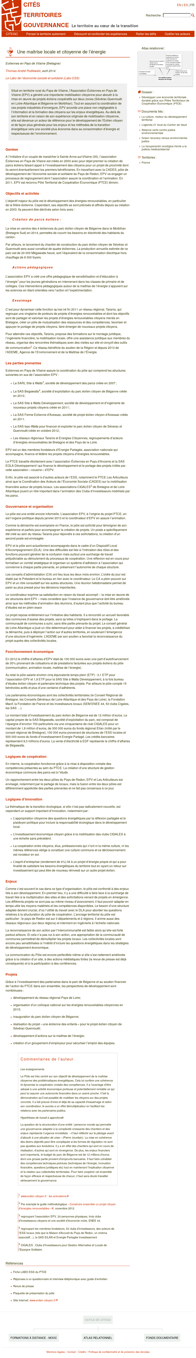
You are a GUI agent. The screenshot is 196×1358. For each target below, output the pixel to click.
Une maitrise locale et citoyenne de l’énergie (165, 78)
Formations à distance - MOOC (34, 1338)
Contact (71, 1352)
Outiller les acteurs (177, 34)
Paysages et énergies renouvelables (145, 72)
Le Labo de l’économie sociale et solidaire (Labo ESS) (42, 78)
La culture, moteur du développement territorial (164, 118)
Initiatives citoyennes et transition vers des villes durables (181, 72)
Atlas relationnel (98, 1338)
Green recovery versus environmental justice (164, 139)
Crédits (82, 1352)
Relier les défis (146, 34)
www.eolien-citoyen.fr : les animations (43, 1196)
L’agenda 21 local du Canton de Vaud (164, 125)
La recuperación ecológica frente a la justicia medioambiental (164, 147)
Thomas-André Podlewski (23, 71)
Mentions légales (56, 1352)
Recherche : (154, 15)
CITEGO (12, 34)
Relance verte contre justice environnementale (158, 131)
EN (179, 5)
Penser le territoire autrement (45, 34)
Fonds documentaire (162, 1338)
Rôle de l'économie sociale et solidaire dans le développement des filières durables (157, 63)
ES (186, 5)
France (146, 162)
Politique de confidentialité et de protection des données (118, 1352)
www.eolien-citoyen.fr (42, 1300)
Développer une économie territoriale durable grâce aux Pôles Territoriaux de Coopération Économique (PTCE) (165, 100)
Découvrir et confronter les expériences (100, 34)
